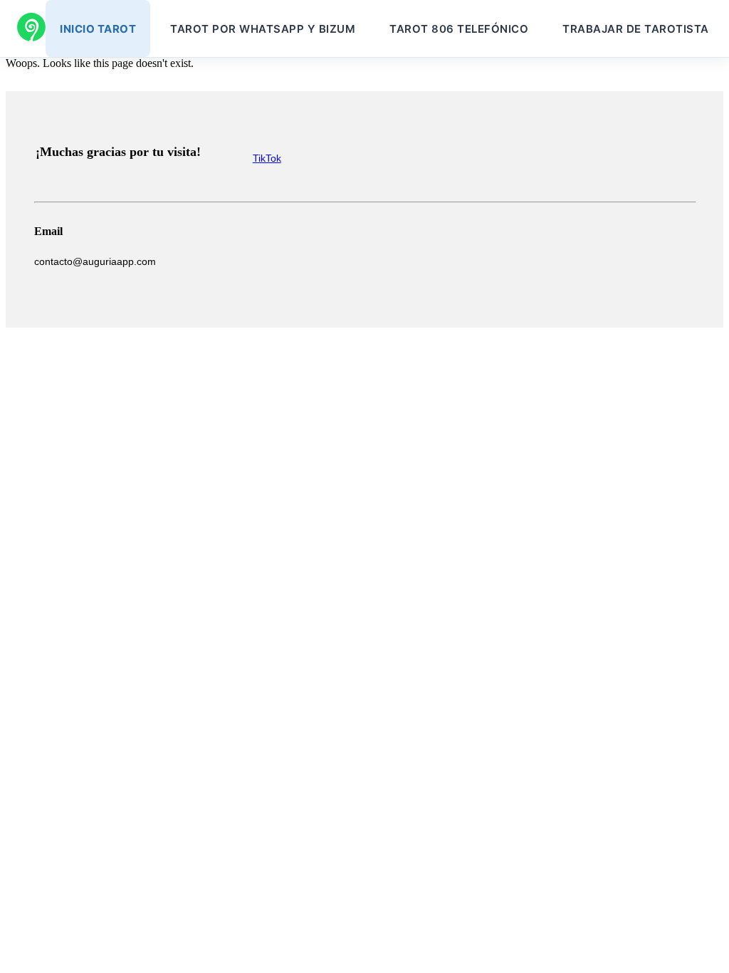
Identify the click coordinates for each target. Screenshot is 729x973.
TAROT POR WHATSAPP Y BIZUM (262, 29)
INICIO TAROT (98, 29)
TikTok (267, 158)
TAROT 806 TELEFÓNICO (458, 29)
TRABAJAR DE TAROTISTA (635, 29)
